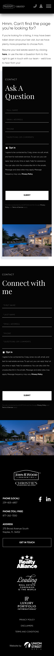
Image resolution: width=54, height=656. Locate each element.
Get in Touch (27, 542)
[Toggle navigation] (48, 6)
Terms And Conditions (27, 632)
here (4, 54)
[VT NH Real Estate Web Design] (33, 646)
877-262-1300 (10, 515)
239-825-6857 (35, 6)
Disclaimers (27, 626)
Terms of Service (17, 207)
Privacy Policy (27, 174)
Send (27, 195)
